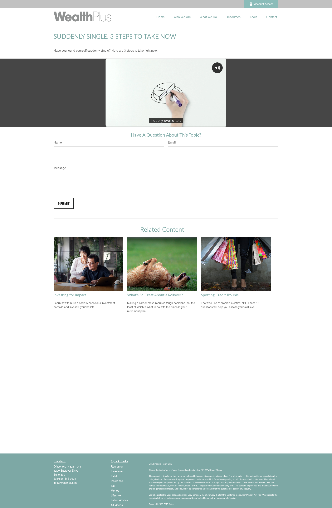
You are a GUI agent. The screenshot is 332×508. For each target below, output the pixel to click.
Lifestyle (116, 495)
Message (60, 168)
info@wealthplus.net (66, 482)
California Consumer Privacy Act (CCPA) (246, 494)
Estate (115, 476)
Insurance (117, 481)
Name (58, 142)
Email (172, 142)
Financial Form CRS (162, 463)
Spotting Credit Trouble (220, 295)
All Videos (117, 505)
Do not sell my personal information (219, 497)
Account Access (263, 4)
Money (115, 490)
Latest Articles (119, 500)
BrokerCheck (215, 469)
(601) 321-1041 (71, 466)
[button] (160, 16)
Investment (117, 471)
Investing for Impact (70, 295)
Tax (113, 486)
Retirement (117, 466)
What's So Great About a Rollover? (155, 295)
